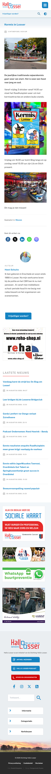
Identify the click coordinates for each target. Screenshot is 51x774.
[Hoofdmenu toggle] (45, 5)
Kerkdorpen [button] (26, 731)
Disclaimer (39, 763)
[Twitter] (29, 686)
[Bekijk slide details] (24, 344)
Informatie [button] (26, 711)
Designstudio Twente (36, 768)
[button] (39, 13)
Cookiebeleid (28, 763)
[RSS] (37, 686)
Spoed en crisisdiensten (26, 677)
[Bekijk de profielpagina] (25, 257)
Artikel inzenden (24, 660)
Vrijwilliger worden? (18, 316)
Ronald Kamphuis (16, 768)
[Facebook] (14, 686)
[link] (45, 13)
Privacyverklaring (14, 763)
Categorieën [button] (26, 721)
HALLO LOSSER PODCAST (26, 668)
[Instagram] (21, 686)
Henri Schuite (12, 269)
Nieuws (19, 220)
